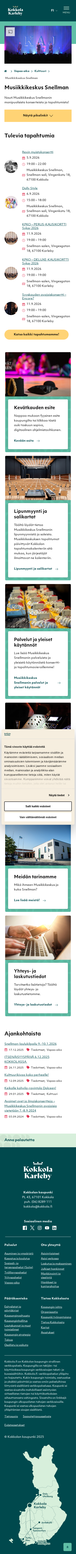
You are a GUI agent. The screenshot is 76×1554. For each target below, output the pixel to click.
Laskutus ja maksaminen (56, 1264)
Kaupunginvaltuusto (17, 1316)
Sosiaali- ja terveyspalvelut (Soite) (18, 1265)
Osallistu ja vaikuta (16, 1345)
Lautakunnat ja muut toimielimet (17, 1328)
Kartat (45, 1328)
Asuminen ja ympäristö (18, 1254)
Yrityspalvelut (13, 1278)
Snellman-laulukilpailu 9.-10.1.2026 (30, 1044)
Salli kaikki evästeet (38, 806)
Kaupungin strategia (17, 1335)
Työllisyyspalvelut (15, 1273)
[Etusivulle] (15, 10)
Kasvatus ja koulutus (17, 1259)
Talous (8, 1340)
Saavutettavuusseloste (37, 1416)
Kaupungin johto (51, 1307)
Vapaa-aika (21, 71)
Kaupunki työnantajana (56, 1317)
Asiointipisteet (50, 1254)
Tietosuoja (11, 1416)
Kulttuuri (40, 71)
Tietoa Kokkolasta (52, 1322)
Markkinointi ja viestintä (51, 1276)
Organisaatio (49, 1312)
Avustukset (47, 1333)
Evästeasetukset (14, 1425)
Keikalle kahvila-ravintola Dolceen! (30, 1088)
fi (52, 10)
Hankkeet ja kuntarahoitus (50, 1284)
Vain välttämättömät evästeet (38, 817)
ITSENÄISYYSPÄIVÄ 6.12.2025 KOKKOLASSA (26, 1059)
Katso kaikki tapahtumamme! (36, 334)
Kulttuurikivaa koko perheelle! (26, 1075)
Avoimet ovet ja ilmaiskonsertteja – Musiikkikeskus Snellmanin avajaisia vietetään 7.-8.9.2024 (30, 1106)
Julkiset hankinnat (52, 1269)
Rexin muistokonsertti (37, 152)
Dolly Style (30, 188)
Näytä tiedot (57, 795)
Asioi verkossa (50, 1259)
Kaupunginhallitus (15, 1321)
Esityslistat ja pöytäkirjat (12, 1309)
